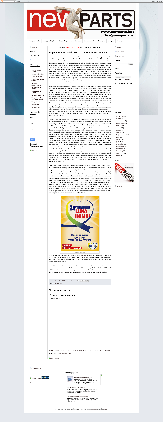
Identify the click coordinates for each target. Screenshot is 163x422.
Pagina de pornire (79, 350)
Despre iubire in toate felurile (37, 80)
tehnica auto (119, 153)
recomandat (119, 144)
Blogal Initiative (49, 41)
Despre (111, 41)
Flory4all (34, 83)
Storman (94, 409)
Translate (127, 79)
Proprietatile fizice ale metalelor (76, 387)
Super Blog (119, 151)
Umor (118, 155)
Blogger (105, 409)
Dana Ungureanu (36, 76)
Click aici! (33, 383)
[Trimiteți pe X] (84, 281)
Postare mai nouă (54, 350)
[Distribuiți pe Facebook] (86, 281)
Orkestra (118, 139)
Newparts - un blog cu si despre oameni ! (37, 98)
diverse (118, 128)
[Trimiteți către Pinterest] (88, 281)
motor (118, 137)
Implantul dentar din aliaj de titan (83, 377)
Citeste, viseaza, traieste (36, 70)
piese (117, 141)
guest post (119, 132)
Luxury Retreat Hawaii (36, 92)
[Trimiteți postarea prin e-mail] (78, 280)
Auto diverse (120, 121)
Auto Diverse (76, 41)
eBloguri (118, 130)
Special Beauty (35, 107)
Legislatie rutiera (121, 135)
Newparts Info (34, 41)
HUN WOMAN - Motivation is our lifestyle (36, 87)
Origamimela (35, 104)
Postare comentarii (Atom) (64, 353)
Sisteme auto (119, 148)
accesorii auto (120, 116)
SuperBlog (63, 41)
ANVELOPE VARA (72, 47)
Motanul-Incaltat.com (37, 95)
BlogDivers (119, 125)
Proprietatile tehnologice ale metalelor (78, 396)
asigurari (118, 118)
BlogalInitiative (58, 283)
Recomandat (89, 41)
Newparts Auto (35, 102)
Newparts (101, 41)
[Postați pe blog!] (83, 281)
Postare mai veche (105, 350)
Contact (120, 41)
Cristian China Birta (37, 74)
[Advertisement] (80, 343)
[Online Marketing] (35, 378)
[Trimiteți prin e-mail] (81, 281)
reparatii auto (120, 146)
